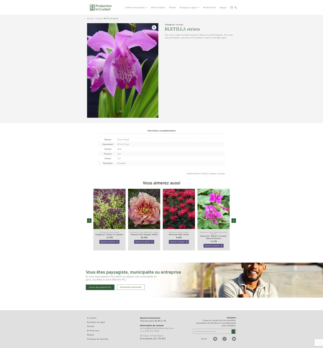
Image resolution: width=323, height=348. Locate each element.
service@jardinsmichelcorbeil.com (157, 328)
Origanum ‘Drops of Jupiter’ (109, 234)
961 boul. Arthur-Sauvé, (152, 335)
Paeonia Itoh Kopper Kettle (144, 234)
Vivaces (98, 18)
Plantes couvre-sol (220, 232)
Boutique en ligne (188, 7)
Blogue (223, 7)
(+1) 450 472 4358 (149, 331)
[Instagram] (224, 339)
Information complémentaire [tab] (161, 130)
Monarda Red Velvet (179, 234)
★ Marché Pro (209, 7)
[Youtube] (234, 339)
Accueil (90, 18)
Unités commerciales (135, 7)
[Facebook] (215, 339)
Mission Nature (158, 7)
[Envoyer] (233, 331)
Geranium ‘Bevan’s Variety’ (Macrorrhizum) (213, 237)
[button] (154, 27)
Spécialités (148, 232)
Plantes (172, 7)
